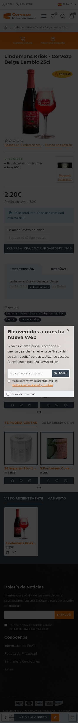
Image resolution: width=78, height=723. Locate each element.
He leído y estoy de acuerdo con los (35, 383)
